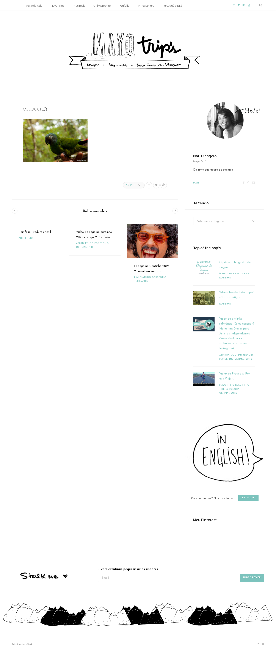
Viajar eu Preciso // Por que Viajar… (234, 376)
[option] (37, 235)
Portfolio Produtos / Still (35, 232)
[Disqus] (95, 354)
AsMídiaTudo (34, 5)
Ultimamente (102, 5)
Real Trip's (242, 274)
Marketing (226, 359)
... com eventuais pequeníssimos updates (128, 569)
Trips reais (78, 5)
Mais (196, 183)
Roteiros (225, 278)
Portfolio (124, 5)
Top (262, 644)
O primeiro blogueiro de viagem (235, 265)
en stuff (248, 498)
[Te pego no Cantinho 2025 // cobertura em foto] (152, 241)
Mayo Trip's (226, 274)
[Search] (259, 5)
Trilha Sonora (146, 5)
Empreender (246, 355)
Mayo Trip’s (57, 5)
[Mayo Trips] (138, 49)
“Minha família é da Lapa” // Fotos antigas (236, 295)
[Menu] (17, 5)
